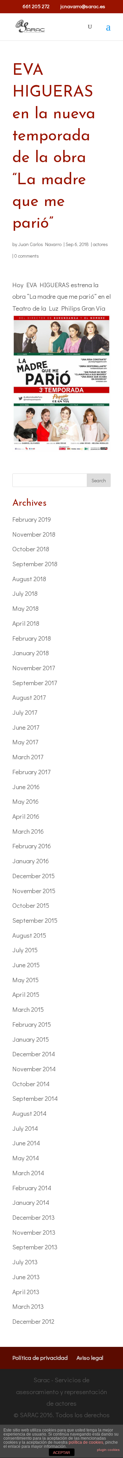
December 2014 (33, 1053)
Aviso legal (90, 1357)
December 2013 (33, 1217)
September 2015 (34, 920)
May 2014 (25, 1157)
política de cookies (86, 1442)
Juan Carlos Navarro (40, 244)
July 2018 (25, 593)
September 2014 (35, 1098)
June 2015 (26, 964)
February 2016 (31, 845)
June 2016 (26, 786)
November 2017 (33, 667)
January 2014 (30, 1202)
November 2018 (33, 534)
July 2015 (25, 949)
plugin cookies (108, 1450)
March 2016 (28, 831)
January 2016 (30, 860)
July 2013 (25, 1261)
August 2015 (29, 935)
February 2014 (31, 1187)
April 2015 (25, 994)
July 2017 (24, 712)
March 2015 (28, 1009)
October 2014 (31, 1083)
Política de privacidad (40, 1357)
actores (100, 244)
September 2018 (34, 563)
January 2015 (30, 1039)
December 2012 (33, 1321)
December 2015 (33, 875)
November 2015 (33, 890)
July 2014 (25, 1128)
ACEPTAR (61, 1453)
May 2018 (25, 608)
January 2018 (30, 652)
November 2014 (34, 1068)
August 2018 (29, 578)
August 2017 (29, 697)
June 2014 (26, 1143)
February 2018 (31, 638)
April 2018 (25, 623)
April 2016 (25, 816)
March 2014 (28, 1172)
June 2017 (25, 727)
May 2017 (25, 741)
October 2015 (30, 905)
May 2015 (25, 979)
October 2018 (30, 548)
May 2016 (25, 801)
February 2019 (31, 519)
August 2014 (29, 1113)
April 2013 (25, 1291)
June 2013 (26, 1276)
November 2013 (33, 1232)
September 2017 (34, 682)
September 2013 (34, 1247)
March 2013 (28, 1306)
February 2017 (31, 771)
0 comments (26, 256)
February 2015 (31, 1024)
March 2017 (27, 756)
